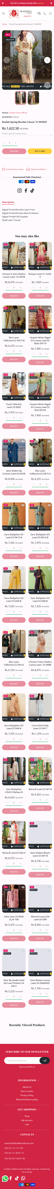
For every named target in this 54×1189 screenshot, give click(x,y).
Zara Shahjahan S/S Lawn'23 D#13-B (13, 536)
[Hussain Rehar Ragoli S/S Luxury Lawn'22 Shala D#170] (40, 320)
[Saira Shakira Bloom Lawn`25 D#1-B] (40, 835)
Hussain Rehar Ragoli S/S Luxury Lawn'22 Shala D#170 (40, 340)
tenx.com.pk (27, 1172)
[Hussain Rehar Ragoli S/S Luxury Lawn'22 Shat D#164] (40, 386)
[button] (2, 3)
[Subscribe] (44, 1060)
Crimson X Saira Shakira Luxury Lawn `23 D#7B (13, 275)
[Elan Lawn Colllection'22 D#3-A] (14, 644)
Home (4, 24)
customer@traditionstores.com (19, 1143)
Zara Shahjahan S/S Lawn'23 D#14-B (40, 536)
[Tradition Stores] (20, 13)
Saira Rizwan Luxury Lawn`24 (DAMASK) (40, 981)
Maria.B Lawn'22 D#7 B (40, 789)
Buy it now (40, 151)
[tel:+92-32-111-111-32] (45, 13)
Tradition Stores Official (18, 113)
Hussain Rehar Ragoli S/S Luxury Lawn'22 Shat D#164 (40, 407)
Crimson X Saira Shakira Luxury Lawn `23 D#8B (40, 663)
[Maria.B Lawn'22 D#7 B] (40, 771)
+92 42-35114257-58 (14, 1158)
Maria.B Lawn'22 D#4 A (13, 852)
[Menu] (3, 13)
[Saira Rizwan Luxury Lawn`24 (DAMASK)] (40, 962)
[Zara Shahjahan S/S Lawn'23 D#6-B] (14, 707)
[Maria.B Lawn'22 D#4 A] (14, 835)
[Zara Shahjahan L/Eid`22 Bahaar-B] (14, 771)
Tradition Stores (17, 1169)
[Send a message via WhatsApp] (5, 1178)
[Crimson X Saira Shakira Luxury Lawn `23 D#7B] (14, 256)
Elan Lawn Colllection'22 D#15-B (14, 339)
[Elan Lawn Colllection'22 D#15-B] (14, 320)
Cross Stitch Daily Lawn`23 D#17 (40, 727)
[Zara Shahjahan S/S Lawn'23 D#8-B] (40, 580)
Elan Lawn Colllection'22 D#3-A (14, 663)
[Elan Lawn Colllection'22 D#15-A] (40, 453)
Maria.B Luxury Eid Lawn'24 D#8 (40, 918)
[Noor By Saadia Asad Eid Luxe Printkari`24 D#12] (14, 962)
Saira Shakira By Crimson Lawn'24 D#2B (13, 472)
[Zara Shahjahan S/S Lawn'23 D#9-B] (14, 580)
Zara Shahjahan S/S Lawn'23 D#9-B (13, 599)
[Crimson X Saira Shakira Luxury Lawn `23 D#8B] (40, 644)
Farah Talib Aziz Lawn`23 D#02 (14, 405)
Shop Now (40, 3)
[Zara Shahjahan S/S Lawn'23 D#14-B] (40, 516)
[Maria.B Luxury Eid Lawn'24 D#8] (40, 899)
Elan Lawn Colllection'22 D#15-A (40, 472)
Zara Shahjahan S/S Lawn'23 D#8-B (40, 599)
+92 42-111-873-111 (14, 1153)
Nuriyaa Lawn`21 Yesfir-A (40, 275)
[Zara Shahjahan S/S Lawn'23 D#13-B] (14, 516)
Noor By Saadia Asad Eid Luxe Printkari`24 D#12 (14, 983)
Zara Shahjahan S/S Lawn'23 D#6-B (13, 727)
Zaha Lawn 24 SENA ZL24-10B (14, 918)
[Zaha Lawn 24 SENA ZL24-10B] (14, 899)
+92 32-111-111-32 (13, 1148)
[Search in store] (50, 13)
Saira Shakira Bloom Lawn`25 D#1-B (40, 854)
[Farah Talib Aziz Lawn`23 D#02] (14, 386)
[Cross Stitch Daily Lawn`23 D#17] (40, 707)
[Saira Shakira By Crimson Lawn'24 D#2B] (14, 453)
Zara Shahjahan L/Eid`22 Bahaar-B (14, 790)
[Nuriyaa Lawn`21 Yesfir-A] (40, 256)
